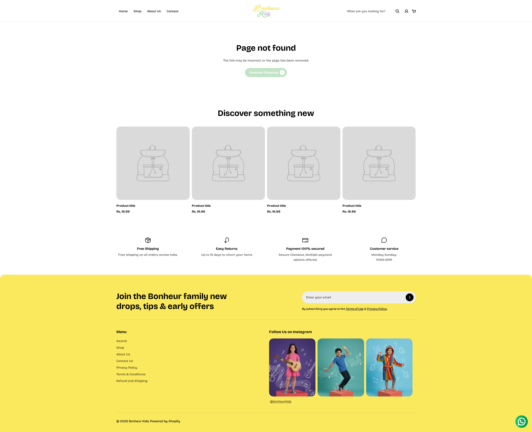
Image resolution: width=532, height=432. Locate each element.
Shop (137, 11)
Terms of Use (354, 309)
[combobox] (373, 11)
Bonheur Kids (139, 421)
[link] (266, 72)
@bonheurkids (280, 401)
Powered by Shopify (165, 421)
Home (123, 11)
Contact (173, 11)
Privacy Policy (377, 309)
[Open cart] (414, 11)
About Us (154, 11)
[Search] (397, 11)
